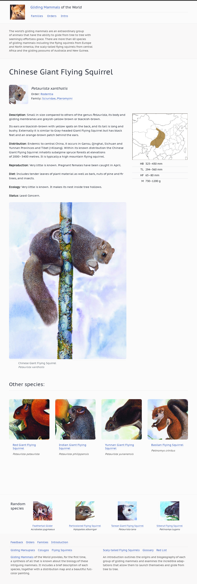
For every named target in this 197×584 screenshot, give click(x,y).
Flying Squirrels (62, 550)
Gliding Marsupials (23, 550)
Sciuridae (49, 98)
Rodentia (47, 94)
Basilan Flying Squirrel (167, 445)
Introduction (59, 542)
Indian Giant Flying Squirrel (72, 446)
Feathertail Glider (43, 525)
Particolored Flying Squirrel (85, 525)
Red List (161, 550)
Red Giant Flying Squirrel (24, 446)
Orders (51, 16)
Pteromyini (65, 98)
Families (37, 16)
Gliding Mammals (45, 7)
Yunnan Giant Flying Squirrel (119, 446)
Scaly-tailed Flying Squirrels (121, 550)
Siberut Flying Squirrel (170, 525)
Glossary (148, 550)
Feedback (17, 542)
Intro (64, 16)
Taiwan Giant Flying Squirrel (127, 525)
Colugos (43, 550)
